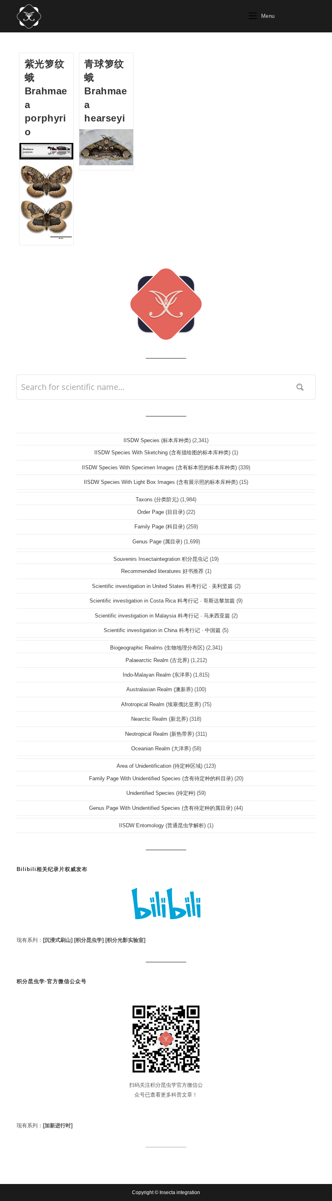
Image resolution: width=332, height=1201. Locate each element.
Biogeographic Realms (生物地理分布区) (157, 648)
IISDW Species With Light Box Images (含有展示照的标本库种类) (161, 482)
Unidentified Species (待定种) (160, 793)
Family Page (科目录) (159, 527)
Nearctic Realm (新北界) (159, 719)
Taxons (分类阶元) (157, 499)
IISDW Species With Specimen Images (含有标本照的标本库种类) (159, 467)
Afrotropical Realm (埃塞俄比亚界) (161, 704)
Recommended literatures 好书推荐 (162, 571)
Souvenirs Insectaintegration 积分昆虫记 (160, 559)
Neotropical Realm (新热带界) (159, 734)
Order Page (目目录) (161, 512)
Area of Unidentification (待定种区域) (159, 766)
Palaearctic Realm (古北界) (157, 660)
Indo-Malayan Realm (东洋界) (157, 675)
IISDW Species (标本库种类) (157, 440)
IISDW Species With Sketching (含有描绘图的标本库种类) (162, 452)
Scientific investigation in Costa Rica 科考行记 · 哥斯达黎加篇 (162, 601)
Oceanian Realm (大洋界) (161, 748)
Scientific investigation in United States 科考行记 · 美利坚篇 (162, 586)
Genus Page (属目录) (157, 542)
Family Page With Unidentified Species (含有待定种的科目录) (161, 778)
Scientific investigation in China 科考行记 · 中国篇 (162, 630)
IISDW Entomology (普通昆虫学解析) (162, 825)
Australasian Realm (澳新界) (159, 689)
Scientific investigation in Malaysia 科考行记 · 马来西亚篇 (162, 616)
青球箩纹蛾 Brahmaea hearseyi (105, 91)
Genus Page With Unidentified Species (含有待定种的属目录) (160, 808)
